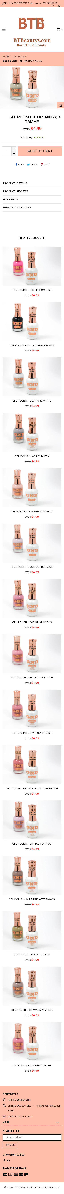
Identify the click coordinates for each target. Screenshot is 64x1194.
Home (6, 56)
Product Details (15, 183)
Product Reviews (15, 191)
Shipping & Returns (17, 207)
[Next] (59, 116)
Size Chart (10, 199)
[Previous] (56, 116)
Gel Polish (20, 56)
